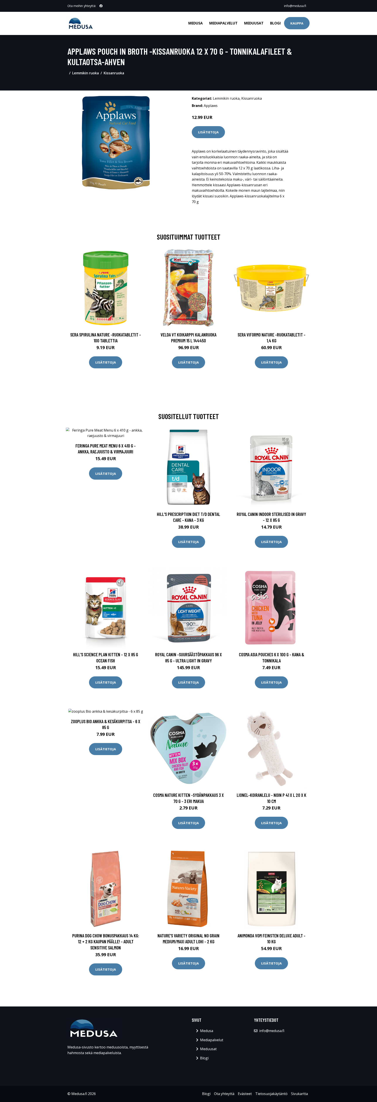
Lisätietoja (208, 132)
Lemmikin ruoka (85, 73)
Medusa (195, 23)
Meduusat (254, 23)
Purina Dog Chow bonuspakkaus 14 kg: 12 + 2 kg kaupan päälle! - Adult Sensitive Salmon (105, 941)
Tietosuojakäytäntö (271, 1093)
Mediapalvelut (223, 23)
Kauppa (296, 23)
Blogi (275, 23)
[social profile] (101, 6)
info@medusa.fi (295, 6)
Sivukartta (299, 1093)
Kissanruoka (114, 73)
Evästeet (245, 1093)
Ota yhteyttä (224, 1093)
